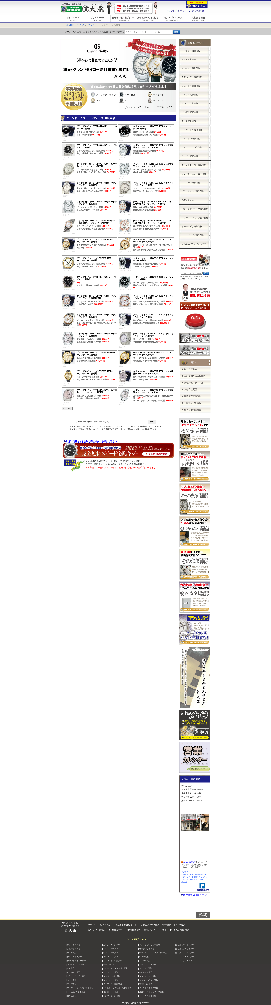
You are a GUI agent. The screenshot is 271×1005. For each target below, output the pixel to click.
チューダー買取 (73, 949)
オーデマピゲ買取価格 (192, 226)
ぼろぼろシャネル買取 (184, 949)
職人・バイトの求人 (96, 930)
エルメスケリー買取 (183, 960)
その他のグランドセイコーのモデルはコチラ (150, 107)
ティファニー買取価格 (192, 147)
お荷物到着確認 (133, 930)
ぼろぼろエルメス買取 (184, 953)
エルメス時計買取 (110, 949)
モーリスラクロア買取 (148, 988)
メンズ (128, 100)
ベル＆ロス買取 (145, 972)
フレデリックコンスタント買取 (80, 988)
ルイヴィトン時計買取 (112, 960)
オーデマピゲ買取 (146, 949)
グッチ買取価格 (189, 121)
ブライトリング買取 (75, 964)
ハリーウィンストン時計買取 (115, 968)
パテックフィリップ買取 (149, 945)
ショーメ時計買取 (110, 980)
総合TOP (70, 25)
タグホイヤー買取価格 (192, 77)
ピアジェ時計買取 (110, 972)
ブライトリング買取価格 (193, 191)
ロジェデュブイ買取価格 (193, 235)
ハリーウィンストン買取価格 (195, 218)
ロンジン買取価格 (190, 156)
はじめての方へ (105, 925)
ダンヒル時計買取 (110, 992)
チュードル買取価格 (191, 86)
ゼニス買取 (72, 980)
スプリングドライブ (106, 94)
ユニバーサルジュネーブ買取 (151, 992)
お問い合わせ (149, 930)
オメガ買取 (72, 953)
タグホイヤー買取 (74, 957)
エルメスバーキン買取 (184, 957)
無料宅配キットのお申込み (173, 925)
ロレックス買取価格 (191, 50)
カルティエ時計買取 (111, 945)
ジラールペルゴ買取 (147, 996)
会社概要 (162, 930)
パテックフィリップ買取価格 (195, 209)
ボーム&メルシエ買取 (76, 992)
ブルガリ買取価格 (190, 112)
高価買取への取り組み (149, 925)
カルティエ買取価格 (191, 68)
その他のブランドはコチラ (194, 244)
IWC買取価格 (188, 200)
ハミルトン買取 (73, 972)
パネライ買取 (145, 960)
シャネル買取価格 (190, 94)
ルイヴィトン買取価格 (192, 130)
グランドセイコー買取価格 (194, 165)
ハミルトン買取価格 (191, 138)
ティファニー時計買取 (112, 984)
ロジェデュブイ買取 (147, 964)
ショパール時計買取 (111, 976)
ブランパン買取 (145, 984)
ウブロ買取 (144, 957)
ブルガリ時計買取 (110, 957)
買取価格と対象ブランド (126, 925)
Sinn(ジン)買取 (145, 968)
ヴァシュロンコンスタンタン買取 (153, 953)
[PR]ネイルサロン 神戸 (179, 930)
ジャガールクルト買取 (148, 980)
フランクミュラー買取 (76, 976)
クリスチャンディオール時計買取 (117, 988)
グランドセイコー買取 (76, 960)
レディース (158, 100)
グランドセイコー (94, 25)
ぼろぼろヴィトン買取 (184, 945)
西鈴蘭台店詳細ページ (195, 894)
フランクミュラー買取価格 (194, 174)
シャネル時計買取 (110, 953)
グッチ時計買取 (109, 964)
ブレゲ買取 (72, 984)
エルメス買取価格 (190, 103)
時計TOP (80, 25)
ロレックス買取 (73, 945)
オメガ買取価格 (189, 59)
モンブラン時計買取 (111, 996)
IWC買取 (70, 968)
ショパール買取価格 (191, 182)
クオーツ (100, 100)
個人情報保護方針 (115, 930)
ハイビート (158, 94)
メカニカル (130, 94)
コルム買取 (72, 996)
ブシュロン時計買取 (147, 976)
